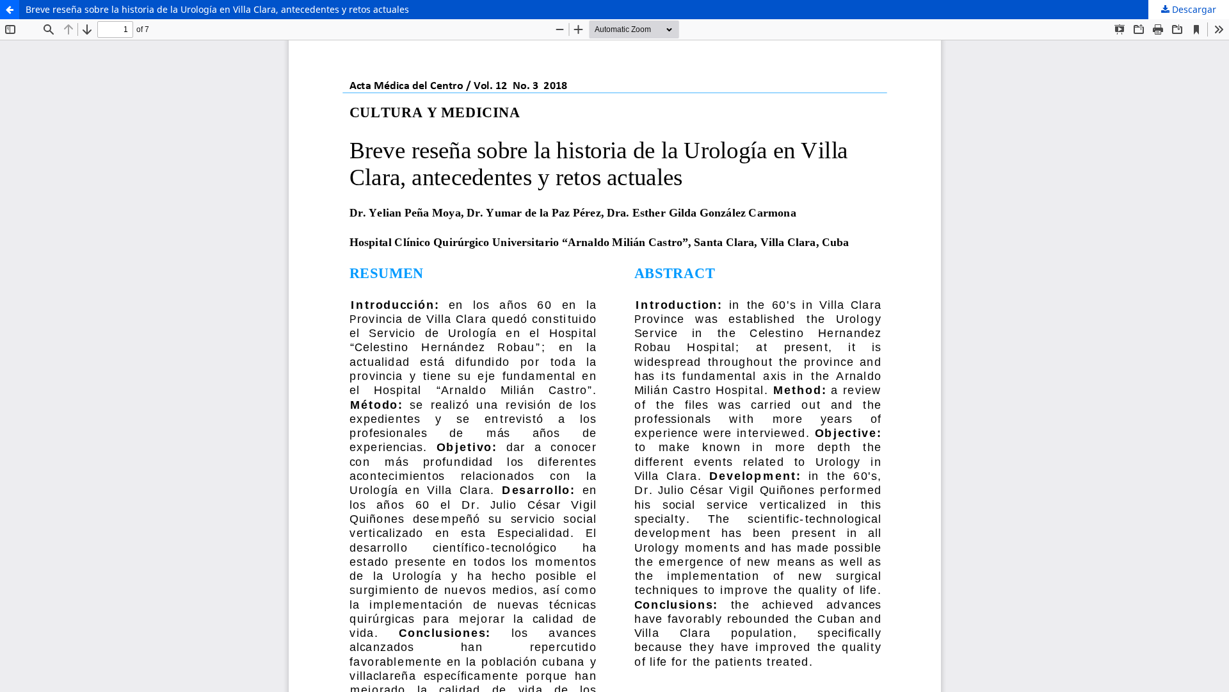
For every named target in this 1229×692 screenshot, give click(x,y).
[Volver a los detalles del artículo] (9, 9)
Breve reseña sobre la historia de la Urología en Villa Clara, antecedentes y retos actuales (217, 9)
